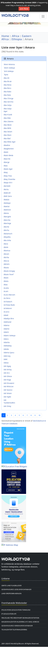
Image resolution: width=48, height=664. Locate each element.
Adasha (7, 342)
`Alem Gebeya (9, 68)
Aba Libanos (8, 121)
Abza (6, 284)
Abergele (7, 216)
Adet (5, 359)
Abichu (6, 230)
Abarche (7, 159)
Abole (6, 247)
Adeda (6, 349)
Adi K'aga (7, 380)
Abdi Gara (8, 196)
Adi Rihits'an (8, 386)
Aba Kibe (7, 118)
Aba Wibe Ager (10, 142)
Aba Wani (7, 135)
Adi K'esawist (9, 383)
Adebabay (8, 345)
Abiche (6, 227)
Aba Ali (6, 78)
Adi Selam (8, 393)
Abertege (7, 223)
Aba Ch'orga (8, 98)
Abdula (6, 199)
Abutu (6, 281)
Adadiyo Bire (9, 318)
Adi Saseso (8, 390)
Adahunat (7, 322)
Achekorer (8, 308)
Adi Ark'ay (8, 369)
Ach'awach (8, 301)
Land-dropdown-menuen (11, 593)
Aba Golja (7, 105)
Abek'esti (7, 210)
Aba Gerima (8, 102)
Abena (6, 213)
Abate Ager (8, 169)
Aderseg (7, 356)
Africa (15, 36)
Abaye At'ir (8, 182)
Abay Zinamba (9, 179)
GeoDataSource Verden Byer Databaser (17, 626)
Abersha (7, 220)
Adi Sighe (7, 397)
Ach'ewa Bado (9, 305)
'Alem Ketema (9, 64)
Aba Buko (7, 91)
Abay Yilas (8, 176)
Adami (6, 332)
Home (5, 36)
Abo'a (6, 244)
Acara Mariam (9, 295)
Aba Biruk (7, 81)
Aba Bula (7, 95)
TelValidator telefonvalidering (14, 630)
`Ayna (6, 74)
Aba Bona (7, 85)
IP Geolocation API (8, 614)
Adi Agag (7, 366)
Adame (6, 329)
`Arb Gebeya (9, 71)
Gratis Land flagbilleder (11, 586)
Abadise (7, 145)
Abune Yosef (9, 274)
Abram (6, 254)
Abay (6, 172)
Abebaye (7, 203)
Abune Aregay (9, 271)
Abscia (6, 261)
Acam (6, 291)
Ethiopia (17, 39)
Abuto (6, 278)
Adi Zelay (7, 406)
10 (39, 415)
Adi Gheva (8, 376)
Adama (6, 325)
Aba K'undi (8, 114)
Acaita (6, 288)
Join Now (24, 8)
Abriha (6, 257)
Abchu (6, 189)
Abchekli (7, 186)
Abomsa (7, 250)
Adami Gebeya (9, 335)
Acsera (6, 312)
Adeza (6, 363)
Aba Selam (8, 131)
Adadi (6, 315)
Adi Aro (7, 373)
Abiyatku (7, 237)
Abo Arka (7, 240)
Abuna (6, 267)
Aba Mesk (7, 125)
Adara (6, 339)
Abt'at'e (6, 264)
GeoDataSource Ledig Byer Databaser (16, 589)
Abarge (6, 162)
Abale (6, 152)
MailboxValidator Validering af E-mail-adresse (20, 622)
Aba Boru (7, 88)
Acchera (7, 298)
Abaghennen (9, 148)
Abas (6, 165)
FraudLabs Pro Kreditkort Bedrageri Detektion (20, 618)
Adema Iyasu (9, 352)
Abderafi (7, 193)
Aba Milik (7, 128)
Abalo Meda (8, 155)
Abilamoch (8, 233)
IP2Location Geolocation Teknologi (15, 610)
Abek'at (6, 206)
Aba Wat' (7, 138)
